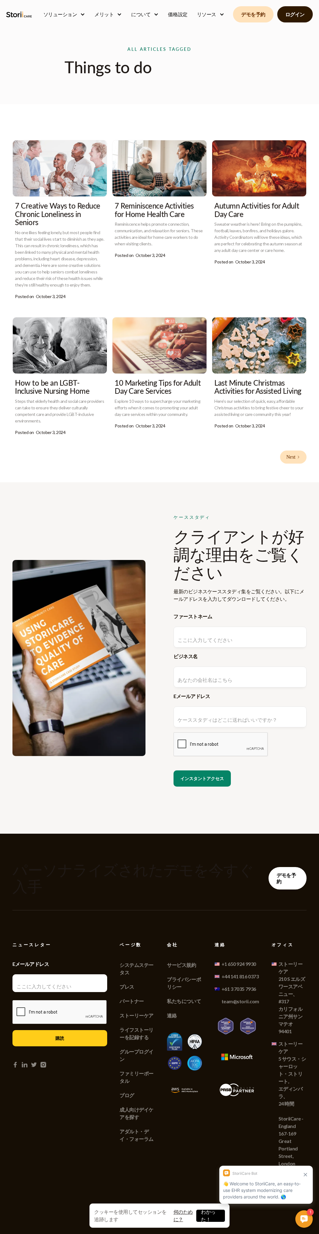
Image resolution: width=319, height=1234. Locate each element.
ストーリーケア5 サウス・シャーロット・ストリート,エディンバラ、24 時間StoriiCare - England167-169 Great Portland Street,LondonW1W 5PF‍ (292, 1107)
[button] (64, 14)
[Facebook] (15, 1065)
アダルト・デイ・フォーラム (137, 1135)
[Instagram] (43, 1065)
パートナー (132, 1001)
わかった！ (208, 1216)
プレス (127, 987)
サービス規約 (181, 965)
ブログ (127, 1095)
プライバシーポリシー (184, 983)
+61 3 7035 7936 (238, 989)
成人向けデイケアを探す (137, 1113)
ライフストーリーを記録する (137, 1033)
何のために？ (183, 1215)
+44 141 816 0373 (240, 976)
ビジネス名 (186, 656)
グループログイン (137, 1055)
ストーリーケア (137, 1015)
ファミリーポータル (137, 1077)
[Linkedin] (24, 1065)
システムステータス (137, 968)
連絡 (172, 1015)
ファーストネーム (193, 616)
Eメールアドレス (192, 696)
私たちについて (184, 1001)
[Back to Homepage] (20, 14)
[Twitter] (34, 1065)
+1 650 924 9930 (238, 964)
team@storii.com (240, 1001)
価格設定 (177, 14)
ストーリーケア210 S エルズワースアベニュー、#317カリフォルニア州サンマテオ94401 (292, 997)
